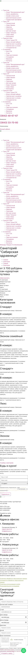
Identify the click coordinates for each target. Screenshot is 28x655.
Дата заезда (3, 614)
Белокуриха (10, 36)
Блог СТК (9, 51)
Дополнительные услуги (13, 18)
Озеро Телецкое (11, 32)
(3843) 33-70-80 (9, 122)
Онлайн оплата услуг (12, 16)
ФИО (1, 599)
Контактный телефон (6, 604)
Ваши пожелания (5, 635)
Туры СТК (6, 21)
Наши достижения (12, 55)
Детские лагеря (11, 31)
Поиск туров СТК (11, 40)
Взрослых (3, 625)
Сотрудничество (11, 47)
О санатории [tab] (4, 280)
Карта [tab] (2, 287)
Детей (2, 630)
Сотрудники (10, 57)
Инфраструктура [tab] (5, 281)
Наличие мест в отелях (13, 46)
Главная (5, 259)
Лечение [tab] (2, 283)
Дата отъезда (4, 620)
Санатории (9, 29)
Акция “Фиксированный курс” (15, 12)
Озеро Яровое (10, 25)
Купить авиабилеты (12, 14)
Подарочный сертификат (14, 19)
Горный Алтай (10, 23)
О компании (6, 49)
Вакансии (9, 59)
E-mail (2, 609)
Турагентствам (7, 38)
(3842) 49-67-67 (9, 115)
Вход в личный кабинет (13, 42)
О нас (8, 53)
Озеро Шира (10, 34)
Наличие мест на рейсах (13, 44)
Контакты (9, 60)
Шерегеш (9, 27)
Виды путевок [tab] (4, 285)
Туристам (6, 10)
